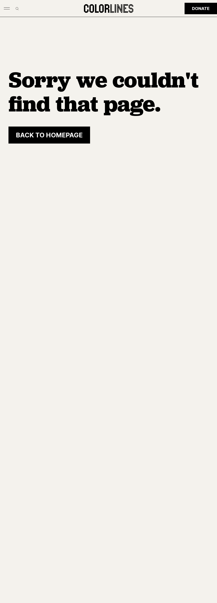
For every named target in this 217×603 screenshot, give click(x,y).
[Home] (108, 8)
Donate (201, 8)
